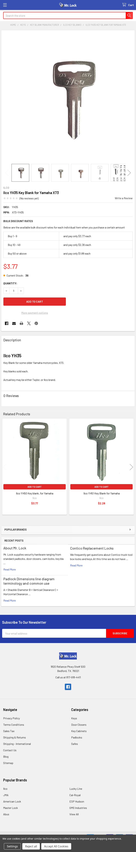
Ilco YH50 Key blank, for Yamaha (34, 493)
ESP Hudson (76, 801)
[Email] (14, 323)
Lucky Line (75, 788)
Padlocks (76, 737)
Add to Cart (34, 486)
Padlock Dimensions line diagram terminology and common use (29, 581)
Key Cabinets (79, 731)
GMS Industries (78, 807)
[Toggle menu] (5, 5)
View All (74, 814)
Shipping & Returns (14, 737)
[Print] (21, 323)
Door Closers (78, 724)
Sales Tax (9, 731)
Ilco (5, 788)
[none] (68, 97)
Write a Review (124, 198)
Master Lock (10, 807)
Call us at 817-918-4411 (68, 677)
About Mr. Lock (14, 548)
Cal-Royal (75, 795)
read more (9, 569)
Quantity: (10, 283)
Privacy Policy (11, 718)
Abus (6, 814)
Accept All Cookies (56, 846)
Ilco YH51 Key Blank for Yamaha (101, 493)
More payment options (34, 312)
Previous (6, 172)
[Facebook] (6, 323)
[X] (29, 323)
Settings (12, 846)
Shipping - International (17, 743)
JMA (5, 795)
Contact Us (9, 750)
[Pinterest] (36, 323)
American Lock (12, 801)
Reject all (31, 846)
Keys (74, 718)
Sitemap (8, 763)
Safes (74, 743)
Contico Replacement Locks (92, 548)
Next (129, 172)
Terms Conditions (13, 724)
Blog (5, 756)
